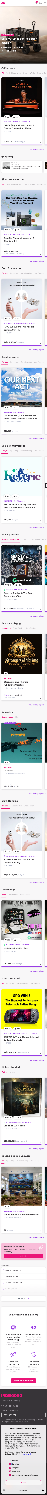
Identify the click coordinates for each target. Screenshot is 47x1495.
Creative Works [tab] (29, 73)
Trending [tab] (6, 806)
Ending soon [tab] (29, 806)
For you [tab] (5, 273)
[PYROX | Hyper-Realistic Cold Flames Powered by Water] (21, 97)
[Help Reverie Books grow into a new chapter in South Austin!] (21, 476)
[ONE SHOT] (21, 743)
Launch (23, 1256)
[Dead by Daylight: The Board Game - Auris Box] (21, 565)
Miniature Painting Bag (16, 948)
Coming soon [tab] (7, 717)
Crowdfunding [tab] (26, 273)
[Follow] (6, 673)
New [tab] (17, 717)
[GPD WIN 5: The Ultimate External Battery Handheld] (21, 1009)
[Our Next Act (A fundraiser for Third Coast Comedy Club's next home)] (21, 387)
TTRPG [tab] (24, 539)
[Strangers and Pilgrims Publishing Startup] (21, 654)
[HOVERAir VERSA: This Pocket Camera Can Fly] (21, 299)
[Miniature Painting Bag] (21, 920)
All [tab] (3, 73)
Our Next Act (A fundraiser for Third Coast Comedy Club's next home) (21, 418)
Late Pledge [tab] (39, 273)
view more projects (36, 149)
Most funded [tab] (17, 806)
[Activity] (35, 3)
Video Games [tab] (34, 539)
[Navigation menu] (44, 3)
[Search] (30, 3)
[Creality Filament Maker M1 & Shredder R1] (21, 210)
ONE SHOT (9, 770)
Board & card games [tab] (10, 539)
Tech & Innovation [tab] (13, 73)
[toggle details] (41, 144)
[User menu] (40, 3)
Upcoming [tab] (14, 273)
